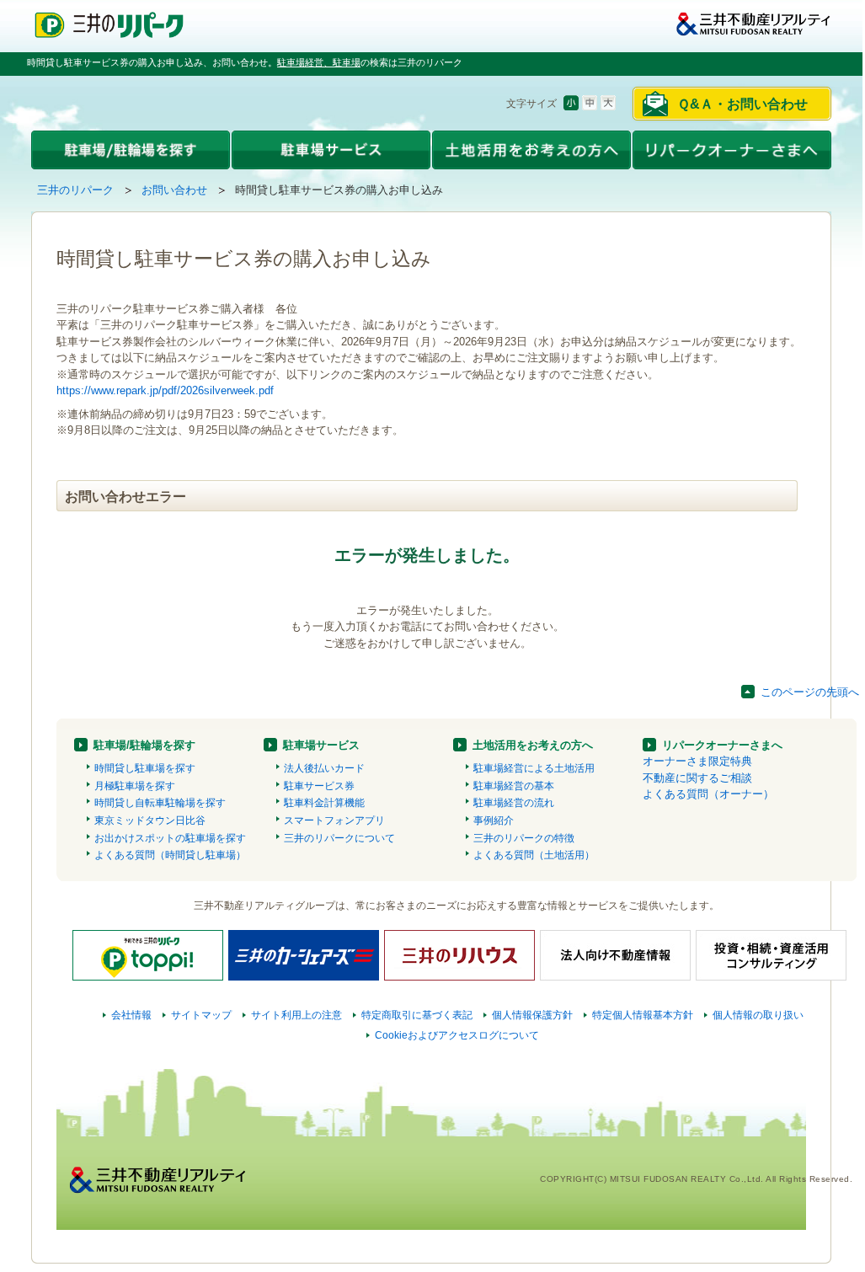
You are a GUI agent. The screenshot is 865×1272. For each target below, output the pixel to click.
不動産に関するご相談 (697, 778)
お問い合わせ (174, 190)
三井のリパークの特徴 (523, 838)
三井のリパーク (75, 190)
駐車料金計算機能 (324, 803)
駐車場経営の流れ (513, 803)
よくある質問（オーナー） (708, 794)
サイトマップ (201, 1015)
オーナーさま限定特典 (697, 761)
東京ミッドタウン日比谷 (150, 820)
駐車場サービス (321, 745)
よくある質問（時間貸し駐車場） (170, 855)
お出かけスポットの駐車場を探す (170, 838)
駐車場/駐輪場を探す (144, 745)
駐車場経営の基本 (513, 786)
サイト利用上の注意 (296, 1015)
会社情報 (131, 1015)
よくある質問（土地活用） (534, 855)
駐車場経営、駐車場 (318, 62)
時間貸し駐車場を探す (144, 768)
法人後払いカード (324, 768)
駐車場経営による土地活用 (534, 768)
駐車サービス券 (319, 786)
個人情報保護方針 (532, 1015)
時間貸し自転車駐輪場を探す (160, 803)
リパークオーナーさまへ (722, 745)
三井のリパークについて (339, 838)
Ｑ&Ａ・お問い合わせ (742, 104)
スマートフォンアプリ (334, 820)
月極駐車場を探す (134, 786)
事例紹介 (493, 820)
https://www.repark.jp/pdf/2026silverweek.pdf (165, 390)
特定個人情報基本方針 (642, 1015)
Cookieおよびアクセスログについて (457, 1035)
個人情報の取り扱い (758, 1015)
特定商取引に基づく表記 (417, 1015)
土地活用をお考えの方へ (533, 745)
